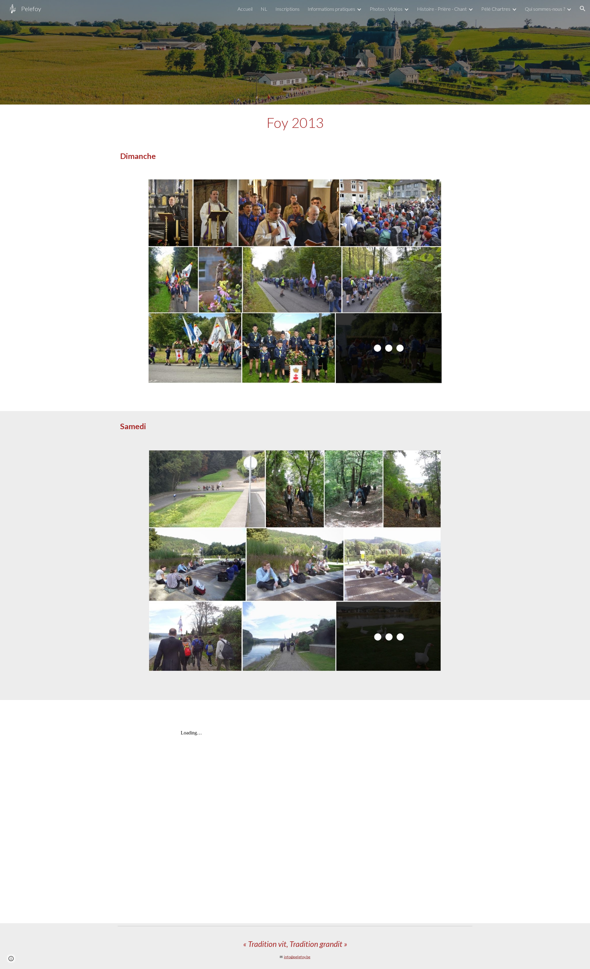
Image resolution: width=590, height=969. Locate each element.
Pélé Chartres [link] (495, 9)
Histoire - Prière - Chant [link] (442, 9)
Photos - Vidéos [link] (386, 9)
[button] (582, 8)
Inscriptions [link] (287, 9)
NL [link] (264, 9)
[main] (295, 122)
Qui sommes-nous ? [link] (545, 9)
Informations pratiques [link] (331, 9)
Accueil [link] (245, 9)
